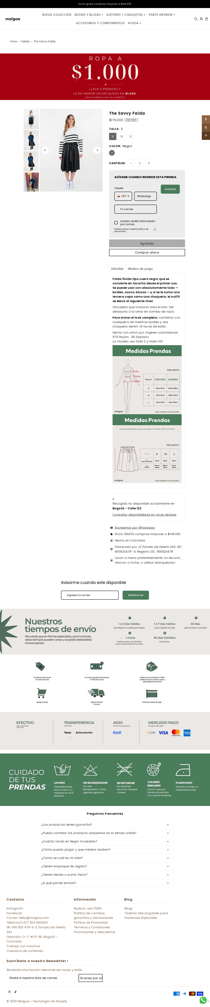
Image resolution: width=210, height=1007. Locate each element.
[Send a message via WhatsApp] (203, 1000)
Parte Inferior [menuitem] (161, 15)
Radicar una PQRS (88, 908)
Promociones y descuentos (94, 932)
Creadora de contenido (25, 951)
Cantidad (117, 163)
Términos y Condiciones (92, 927)
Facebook (14, 913)
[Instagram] (9, 991)
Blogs (128, 908)
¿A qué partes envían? (58, 883)
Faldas (25, 41)
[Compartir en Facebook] (206, 119)
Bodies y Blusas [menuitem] (88, 15)
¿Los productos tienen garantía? (66, 825)
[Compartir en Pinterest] (206, 136)
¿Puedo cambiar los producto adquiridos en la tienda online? (88, 833)
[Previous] (45, 150)
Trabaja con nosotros (23, 946)
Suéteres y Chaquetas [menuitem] (124, 15)
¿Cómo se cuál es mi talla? (62, 858)
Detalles (117, 269)
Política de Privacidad (91, 922)
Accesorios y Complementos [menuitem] (100, 23)
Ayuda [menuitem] (133, 23)
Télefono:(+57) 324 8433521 (27, 922)
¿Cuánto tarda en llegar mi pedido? (69, 841)
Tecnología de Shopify (49, 1001)
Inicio (13, 41)
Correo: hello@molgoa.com (28, 918)
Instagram (15, 908)
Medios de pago (140, 269)
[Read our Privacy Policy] (155, 229)
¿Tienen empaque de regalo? (64, 866)
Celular (119, 188)
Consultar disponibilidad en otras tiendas (144, 515)
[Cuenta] (201, 18)
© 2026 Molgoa (18, 1001)
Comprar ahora (147, 252)
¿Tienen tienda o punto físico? (64, 875)
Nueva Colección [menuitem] (56, 15)
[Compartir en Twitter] (206, 127)
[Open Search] (195, 18)
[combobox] (123, 196)
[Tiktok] (15, 991)
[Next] (97, 150)
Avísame (170, 189)
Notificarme (135, 595)
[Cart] (206, 18)
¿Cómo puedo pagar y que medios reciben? (75, 849)
